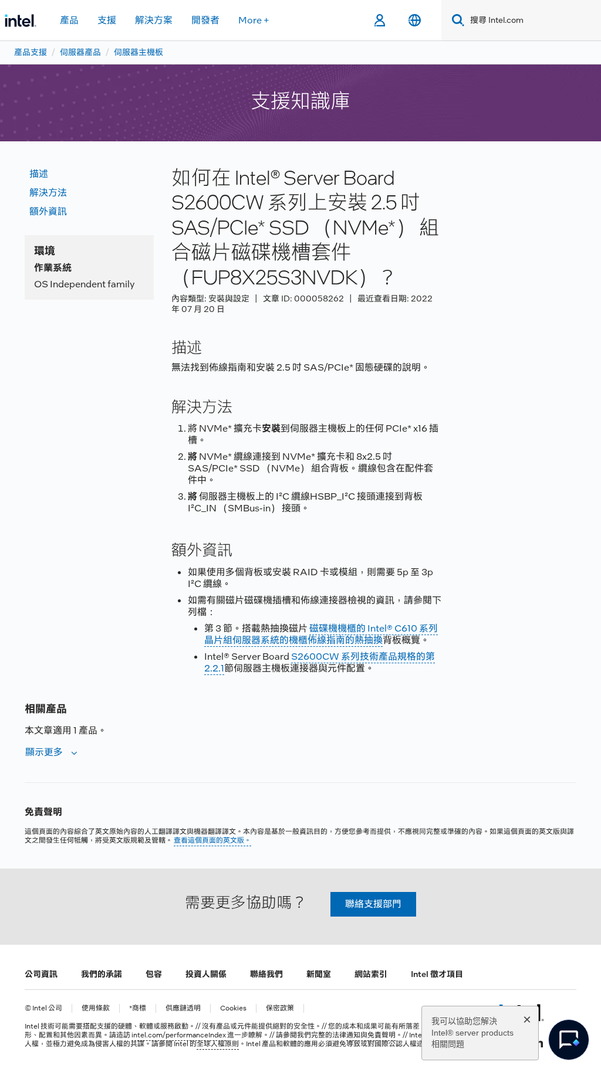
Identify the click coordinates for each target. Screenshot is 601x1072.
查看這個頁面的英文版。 (212, 840)
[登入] (379, 20)
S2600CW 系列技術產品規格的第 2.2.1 (319, 662)
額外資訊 (48, 211)
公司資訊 (41, 974)
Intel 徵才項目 (437, 974)
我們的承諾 (101, 974)
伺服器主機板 (138, 52)
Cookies (233, 1008)
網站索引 (370, 974)
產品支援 (30, 52)
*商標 (137, 1008)
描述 (38, 174)
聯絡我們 (266, 974)
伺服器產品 (80, 52)
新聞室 (318, 974)
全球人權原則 (218, 1044)
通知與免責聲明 (371, 1035)
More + (253, 20)
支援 (106, 20)
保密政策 (280, 1008)
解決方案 (154, 20)
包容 (154, 974)
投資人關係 (206, 974)
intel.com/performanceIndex (178, 1035)
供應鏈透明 (183, 1008)
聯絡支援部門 (373, 904)
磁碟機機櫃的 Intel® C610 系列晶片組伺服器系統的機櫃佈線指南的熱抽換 (321, 634)
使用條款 (96, 1008)
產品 (69, 20)
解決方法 (48, 192)
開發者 (205, 20)
